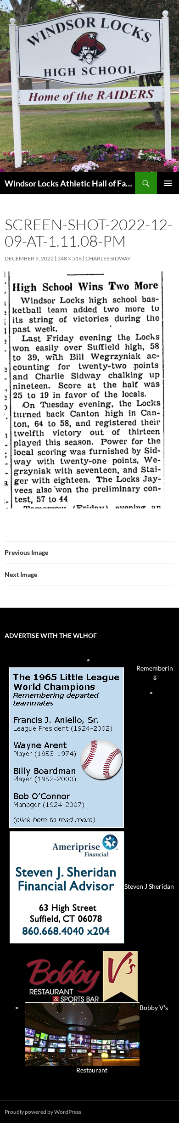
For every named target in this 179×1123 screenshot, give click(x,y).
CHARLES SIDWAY (108, 258)
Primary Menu (168, 183)
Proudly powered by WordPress (43, 1111)
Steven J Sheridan (149, 886)
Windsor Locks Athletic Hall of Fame (70, 183)
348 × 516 (69, 258)
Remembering (154, 672)
